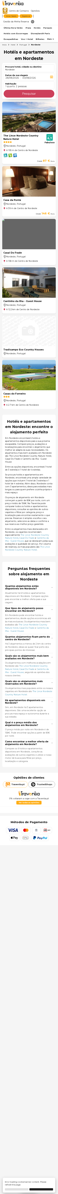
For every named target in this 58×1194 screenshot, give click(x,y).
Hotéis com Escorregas (16, 33)
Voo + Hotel (27, 39)
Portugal (23, 45)
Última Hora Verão (13, 28)
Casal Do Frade (26, 538)
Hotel (13, 45)
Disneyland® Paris (40, 33)
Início (4, 45)
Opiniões (35, 11)
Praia (28, 28)
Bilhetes (40, 39)
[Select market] (32, 21)
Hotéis (37, 28)
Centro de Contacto (19, 11)
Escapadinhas (11, 39)
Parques (47, 28)
